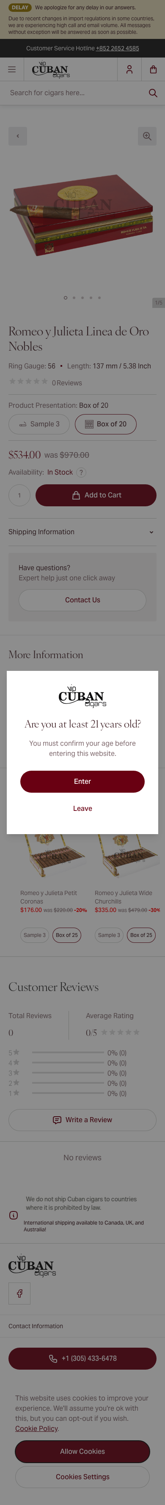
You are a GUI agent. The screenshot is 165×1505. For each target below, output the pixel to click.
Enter (82, 781)
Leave (82, 808)
